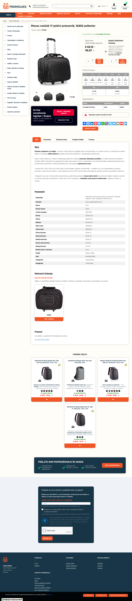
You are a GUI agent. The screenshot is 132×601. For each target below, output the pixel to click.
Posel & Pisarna (12, 45)
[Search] (91, 6)
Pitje (8, 50)
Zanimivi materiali (13, 112)
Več (47, 399)
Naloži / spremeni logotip (63, 112)
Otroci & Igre (11, 98)
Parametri (47, 139)
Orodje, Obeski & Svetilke (15, 93)
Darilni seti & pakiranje (15, 26)
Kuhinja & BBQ (12, 77)
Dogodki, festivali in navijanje (17, 102)
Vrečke (9, 36)
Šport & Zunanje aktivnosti (16, 54)
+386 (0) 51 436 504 (39, 5)
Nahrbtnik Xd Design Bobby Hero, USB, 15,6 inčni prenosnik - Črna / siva (47, 362)
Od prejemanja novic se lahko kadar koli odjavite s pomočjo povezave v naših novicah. (66, 514)
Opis (36, 139)
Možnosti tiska (61, 139)
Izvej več (49, 594)
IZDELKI (8, 15)
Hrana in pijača (12, 107)
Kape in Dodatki (12, 82)
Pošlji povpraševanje (112, 465)
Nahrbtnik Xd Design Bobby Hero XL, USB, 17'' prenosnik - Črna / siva (80, 408)
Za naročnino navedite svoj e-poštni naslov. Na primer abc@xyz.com (61, 506)
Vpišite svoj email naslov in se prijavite (57, 500)
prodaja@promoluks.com (40, 7)
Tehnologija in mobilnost (15, 40)
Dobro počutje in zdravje (15, 68)
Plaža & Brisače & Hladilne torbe (16, 88)
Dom (8, 73)
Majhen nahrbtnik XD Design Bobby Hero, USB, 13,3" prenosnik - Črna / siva (113, 362)
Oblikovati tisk (63, 120)
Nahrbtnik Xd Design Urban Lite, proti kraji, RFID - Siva (80, 362)
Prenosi (91, 139)
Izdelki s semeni (12, 63)
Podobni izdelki (78, 139)
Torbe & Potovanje (13, 31)
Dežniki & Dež (12, 59)
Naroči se (47, 538)
